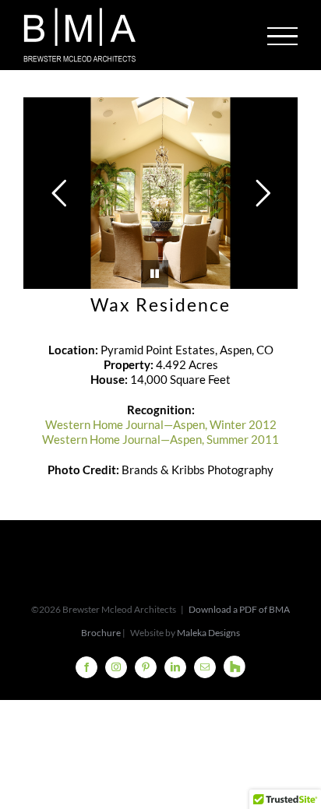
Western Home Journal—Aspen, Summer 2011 (160, 439)
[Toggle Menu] (283, 36)
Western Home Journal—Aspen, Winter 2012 (161, 424)
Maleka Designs (208, 632)
